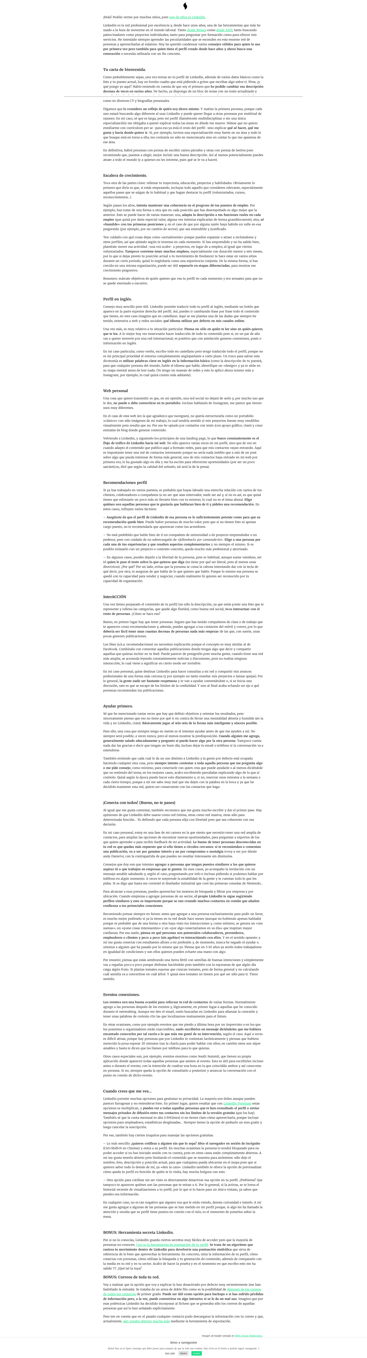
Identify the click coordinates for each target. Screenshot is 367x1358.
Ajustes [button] (183, 1353)
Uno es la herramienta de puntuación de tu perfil (172, 1245)
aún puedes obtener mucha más (146, 1321)
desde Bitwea (196, 30)
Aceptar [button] (196, 1353)
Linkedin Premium (237, 1103)
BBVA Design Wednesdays (248, 1335)
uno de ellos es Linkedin (187, 17)
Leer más (170, 1353)
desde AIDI (224, 30)
